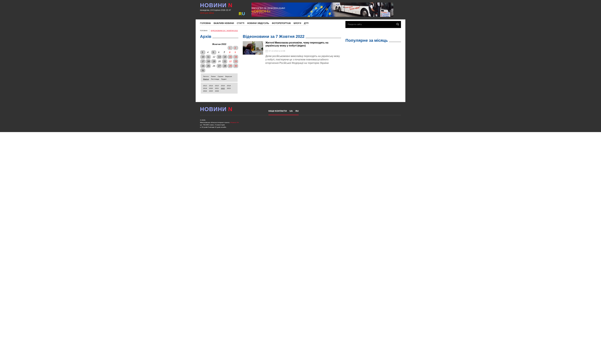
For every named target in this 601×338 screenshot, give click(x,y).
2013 (205, 86)
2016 (223, 86)
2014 (211, 86)
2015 (217, 86)
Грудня (223, 79)
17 (203, 61)
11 (208, 57)
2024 (205, 91)
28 (225, 66)
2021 (217, 88)
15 (230, 57)
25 (208, 66)
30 (236, 66)
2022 (223, 88)
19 (214, 61)
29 (230, 66)
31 (203, 70)
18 (208, 61)
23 (236, 61)
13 (219, 57)
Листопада (215, 79)
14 (225, 57)
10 (203, 57)
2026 (217, 91)
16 (236, 57)
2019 (205, 88)
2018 (229, 86)
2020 (211, 88)
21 (225, 61)
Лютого (206, 76)
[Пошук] (397, 24)
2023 (229, 88)
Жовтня (206, 79)
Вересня (228, 76)
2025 (211, 91)
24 (203, 66)
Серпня (220, 76)
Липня (213, 76)
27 (219, 66)
